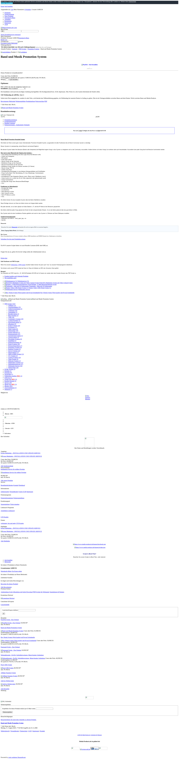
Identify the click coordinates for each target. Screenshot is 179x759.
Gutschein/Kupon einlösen (10, 610)
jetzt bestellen (9, 6)
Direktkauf (22, 485)
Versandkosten (14, 491)
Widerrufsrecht (5, 731)
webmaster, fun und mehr (8, 523)
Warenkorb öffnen (9, 18)
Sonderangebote (9, 14)
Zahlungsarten (5, 491)
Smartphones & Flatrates (57, 592)
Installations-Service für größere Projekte (13, 469)
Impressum (7, 23)
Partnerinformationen (7, 498)
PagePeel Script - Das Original (10, 619)
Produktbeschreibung (10, 120)
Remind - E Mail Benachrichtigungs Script (43, 284)
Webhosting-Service (24, 289)
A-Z (6, 39)
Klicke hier (4, 258)
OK (2, 31)
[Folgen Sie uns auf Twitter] (89, 547)
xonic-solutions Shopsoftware (17, 757)
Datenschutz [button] (132, 1)
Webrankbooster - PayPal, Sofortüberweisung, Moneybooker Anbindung (22, 655)
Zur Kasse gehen (17, 571)
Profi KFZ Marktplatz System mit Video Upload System (56, 283)
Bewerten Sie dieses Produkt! (9, 584)
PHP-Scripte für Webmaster (41, 592)
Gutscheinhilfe (5, 604)
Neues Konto (5, 34)
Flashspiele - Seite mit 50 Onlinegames (40, 286)
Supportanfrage (5, 504)
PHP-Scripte (22, 49)
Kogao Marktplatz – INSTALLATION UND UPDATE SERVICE (20, 453)
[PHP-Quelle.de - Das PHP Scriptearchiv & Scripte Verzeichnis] (95, 749)
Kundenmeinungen (10, 121)
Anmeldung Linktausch (8, 511)
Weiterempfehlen (7, 712)
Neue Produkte (8, 16)
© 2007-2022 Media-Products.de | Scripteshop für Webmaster (89, 735)
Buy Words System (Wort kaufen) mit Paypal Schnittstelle (57, 292)
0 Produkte (27, 9)
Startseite (14, 49)
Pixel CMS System (6, 665)
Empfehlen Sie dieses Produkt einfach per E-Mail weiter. (19, 708)
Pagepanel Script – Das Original (10, 647)
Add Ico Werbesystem (7, 681)
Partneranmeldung (19, 498)
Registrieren (8, 21)
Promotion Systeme (33, 49)
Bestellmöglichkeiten (7, 485)
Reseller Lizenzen (9, 123)
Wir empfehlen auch (10, 278)
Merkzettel (14, 43)
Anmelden (7, 19)
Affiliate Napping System (8, 673)
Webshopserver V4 (23, 281)
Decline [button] (3, 3)
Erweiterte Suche (6, 43)
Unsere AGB (22, 491)
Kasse (2, 6)
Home (2, 39)
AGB (6, 24)
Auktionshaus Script (7, 592)
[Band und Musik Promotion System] (12, 108)
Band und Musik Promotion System (11, 627)
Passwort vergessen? (15, 34)
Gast (12, 9)
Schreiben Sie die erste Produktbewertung (13, 239)
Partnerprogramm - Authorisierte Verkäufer (17, 125)
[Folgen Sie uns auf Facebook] (89, 544)
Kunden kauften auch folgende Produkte (16, 276)
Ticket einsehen (14, 504)
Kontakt (15, 485)
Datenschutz (23, 731)
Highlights (7, 13)
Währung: (4, 45)
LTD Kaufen (4, 517)
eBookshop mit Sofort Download (23, 592)
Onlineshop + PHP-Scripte (18, 264)
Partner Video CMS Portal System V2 (40, 288)
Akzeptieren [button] (9, 3)
